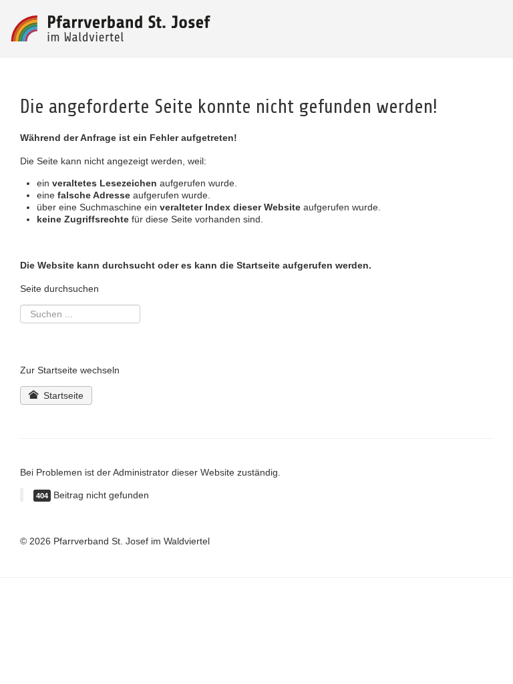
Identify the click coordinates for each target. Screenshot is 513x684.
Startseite (62, 395)
